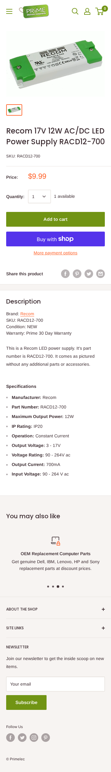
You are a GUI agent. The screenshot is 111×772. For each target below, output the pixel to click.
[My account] (87, 11)
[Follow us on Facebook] (10, 737)
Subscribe (26, 702)
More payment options (55, 252)
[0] (100, 11)
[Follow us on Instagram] (34, 737)
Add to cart (55, 219)
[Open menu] (9, 11)
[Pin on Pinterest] (77, 273)
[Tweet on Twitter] (88, 273)
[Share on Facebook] (65, 273)
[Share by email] (100, 273)
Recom (27, 313)
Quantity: (15, 196)
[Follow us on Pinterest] (45, 737)
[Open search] (75, 11)
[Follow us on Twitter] (22, 737)
